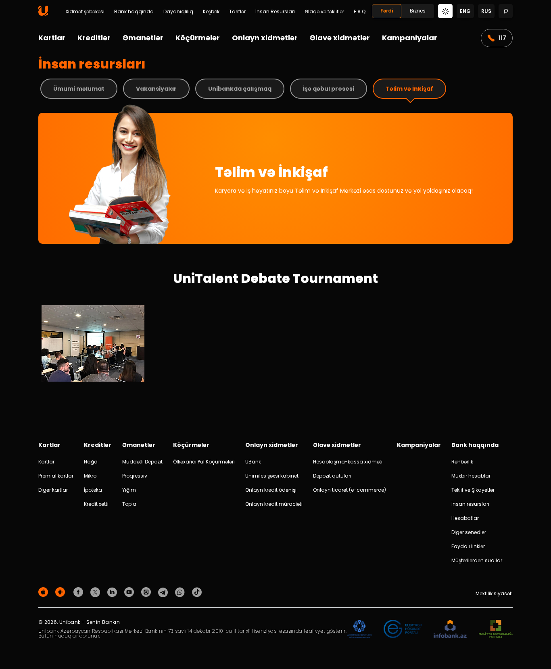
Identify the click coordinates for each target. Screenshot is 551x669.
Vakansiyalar (156, 89)
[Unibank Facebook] (79, 591)
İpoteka (93, 489)
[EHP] (403, 629)
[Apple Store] (44, 591)
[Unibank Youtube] (130, 591)
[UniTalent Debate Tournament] (93, 379)
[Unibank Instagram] (147, 591)
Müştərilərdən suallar (476, 560)
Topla (129, 504)
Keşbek (211, 11)
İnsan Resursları (275, 11)
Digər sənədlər (468, 532)
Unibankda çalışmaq (239, 89)
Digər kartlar (53, 489)
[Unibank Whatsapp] (181, 591)
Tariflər (237, 11)
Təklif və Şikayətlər (473, 489)
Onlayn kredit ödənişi (270, 489)
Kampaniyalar (409, 38)
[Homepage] (43, 14)
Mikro (90, 475)
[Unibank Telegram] (164, 591)
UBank (253, 461)
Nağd (91, 461)
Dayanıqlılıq (178, 11)
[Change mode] (445, 10)
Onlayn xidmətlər (265, 38)
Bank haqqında (134, 11)
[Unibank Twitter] (96, 591)
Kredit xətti (96, 504)
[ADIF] (359, 629)
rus (486, 11)
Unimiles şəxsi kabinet (271, 475)
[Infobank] (450, 629)
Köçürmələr (197, 38)
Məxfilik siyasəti (494, 593)
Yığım (129, 489)
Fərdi (386, 10)
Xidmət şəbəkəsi (84, 11)
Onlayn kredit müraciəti (274, 504)
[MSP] (496, 629)
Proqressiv (134, 475)
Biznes (418, 10)
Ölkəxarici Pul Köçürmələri (204, 461)
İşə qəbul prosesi (328, 89)
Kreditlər (94, 38)
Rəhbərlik (462, 461)
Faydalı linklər (468, 546)
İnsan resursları (470, 504)
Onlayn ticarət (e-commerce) (349, 489)
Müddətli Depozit (142, 461)
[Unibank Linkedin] (113, 591)
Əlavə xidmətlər (340, 38)
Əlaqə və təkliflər (324, 11)
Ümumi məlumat (78, 89)
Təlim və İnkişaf (409, 89)
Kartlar (51, 38)
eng (465, 11)
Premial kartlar (55, 475)
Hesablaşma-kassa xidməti (347, 461)
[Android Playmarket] (61, 591)
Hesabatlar (465, 518)
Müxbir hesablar (470, 475)
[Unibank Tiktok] (197, 591)
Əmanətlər (143, 38)
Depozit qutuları (332, 475)
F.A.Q (359, 11)
